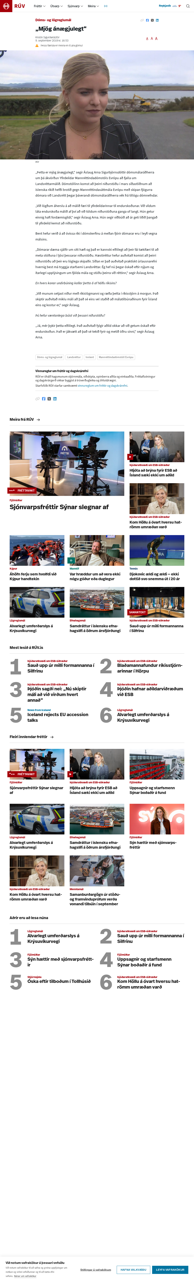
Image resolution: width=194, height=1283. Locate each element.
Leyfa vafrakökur (170, 1269)
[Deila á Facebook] (147, 20)
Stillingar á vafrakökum (95, 1269)
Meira (91, 6)
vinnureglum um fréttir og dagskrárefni (102, 386)
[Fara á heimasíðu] (16, 6)
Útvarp (54, 6)
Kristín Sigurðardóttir (47, 37)
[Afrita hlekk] (142, 20)
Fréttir (38, 6)
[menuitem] (44, 6)
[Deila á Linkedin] (157, 20)
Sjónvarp (74, 6)
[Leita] (188, 6)
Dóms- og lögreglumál (53, 20)
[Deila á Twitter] (152, 20)
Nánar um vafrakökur (25, 1276)
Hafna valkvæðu (133, 1269)
